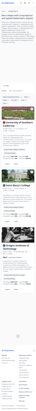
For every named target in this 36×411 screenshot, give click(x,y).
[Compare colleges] (25, 3)
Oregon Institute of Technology (23, 36)
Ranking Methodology (8, 360)
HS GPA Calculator (24, 388)
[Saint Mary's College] (18, 176)
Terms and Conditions (8, 406)
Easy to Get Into (23, 375)
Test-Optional (23, 370)
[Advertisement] (18, 63)
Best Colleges (23, 360)
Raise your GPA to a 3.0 (25, 392)
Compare (7, 164)
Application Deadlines (25, 365)
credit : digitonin (26, 118)
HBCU (21, 368)
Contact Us (5, 363)
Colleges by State (7, 398)
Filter (7, 86)
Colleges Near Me (7, 396)
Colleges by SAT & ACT (8, 384)
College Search (6, 389)
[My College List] (29, 3)
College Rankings (24, 358)
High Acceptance (24, 372)
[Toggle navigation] (33, 3)
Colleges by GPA (6, 386)
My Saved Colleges (7, 391)
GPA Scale (21, 401)
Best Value (22, 363)
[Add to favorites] (32, 109)
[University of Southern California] (18, 113)
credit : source (27, 181)
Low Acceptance (24, 377)
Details (16, 164)
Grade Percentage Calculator (24, 396)
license (32, 118)
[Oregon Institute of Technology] (18, 235)
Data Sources (5, 358)
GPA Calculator (23, 385)
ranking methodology (19, 32)
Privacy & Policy (20, 406)
